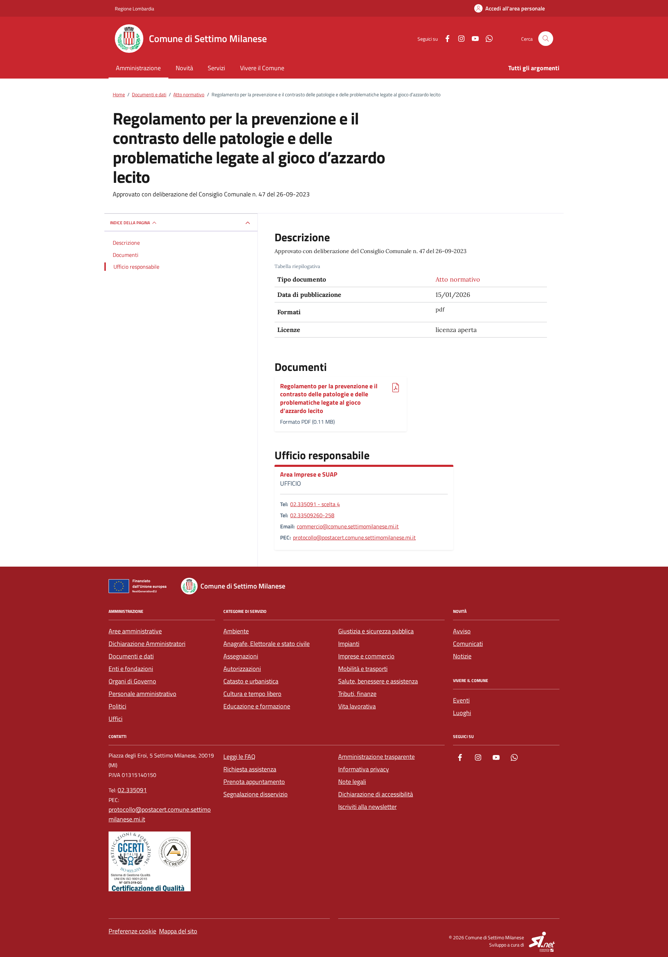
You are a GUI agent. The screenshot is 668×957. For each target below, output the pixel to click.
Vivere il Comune (262, 68)
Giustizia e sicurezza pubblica (376, 631)
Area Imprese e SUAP (308, 474)
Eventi (461, 700)
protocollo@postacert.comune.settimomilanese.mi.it (354, 537)
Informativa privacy (363, 769)
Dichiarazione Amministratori (147, 643)
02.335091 (132, 790)
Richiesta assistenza (249, 769)
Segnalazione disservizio (255, 794)
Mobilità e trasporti (363, 668)
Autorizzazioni (242, 668)
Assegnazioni (240, 656)
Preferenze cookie (132, 931)
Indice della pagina (130, 222)
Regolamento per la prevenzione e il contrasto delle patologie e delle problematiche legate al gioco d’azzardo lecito (328, 398)
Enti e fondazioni (131, 668)
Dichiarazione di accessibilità (375, 794)
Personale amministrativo (142, 693)
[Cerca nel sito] (545, 38)
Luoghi (462, 712)
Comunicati (468, 643)
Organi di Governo (132, 681)
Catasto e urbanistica (250, 681)
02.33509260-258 (312, 515)
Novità (184, 68)
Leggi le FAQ (239, 756)
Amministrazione (138, 68)
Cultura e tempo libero (252, 693)
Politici (117, 706)
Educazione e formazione (256, 706)
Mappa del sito (178, 931)
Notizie (462, 656)
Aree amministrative (135, 631)
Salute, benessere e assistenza (378, 681)
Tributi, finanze (357, 693)
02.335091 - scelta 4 (315, 504)
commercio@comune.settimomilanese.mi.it (348, 526)
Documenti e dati (131, 656)
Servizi (216, 68)
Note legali (352, 781)
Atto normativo (458, 279)
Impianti (348, 643)
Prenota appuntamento (254, 781)
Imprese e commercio (366, 656)
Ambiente (236, 631)
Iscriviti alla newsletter (367, 806)
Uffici (115, 718)
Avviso (462, 631)
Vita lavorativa (357, 706)
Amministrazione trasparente (376, 756)
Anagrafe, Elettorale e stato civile (266, 643)
